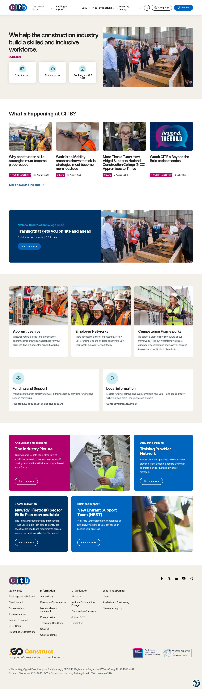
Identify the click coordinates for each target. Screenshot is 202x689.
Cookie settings (48, 634)
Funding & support (18, 620)
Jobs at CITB (78, 617)
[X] (169, 578)
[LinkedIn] (176, 578)
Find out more (29, 247)
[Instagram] (191, 578)
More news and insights (27, 184)
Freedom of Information (53, 602)
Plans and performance (83, 611)
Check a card (16, 602)
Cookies (44, 628)
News (106, 596)
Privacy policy (47, 617)
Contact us (77, 623)
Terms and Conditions (51, 623)
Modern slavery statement (48, 610)
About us (76, 596)
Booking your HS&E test (22, 596)
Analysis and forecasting (116, 602)
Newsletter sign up (112, 608)
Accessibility (47, 596)
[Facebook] (162, 578)
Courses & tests (17, 608)
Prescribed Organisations (22, 631)
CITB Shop (15, 625)
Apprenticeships (17, 614)
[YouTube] (184, 578)
